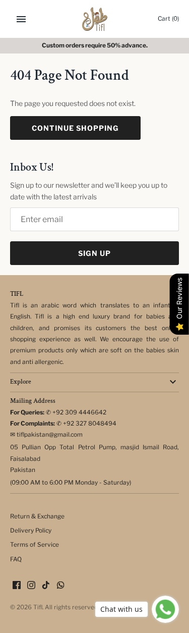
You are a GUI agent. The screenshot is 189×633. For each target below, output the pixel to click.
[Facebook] (17, 586)
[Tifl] (94, 19)
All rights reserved (71, 607)
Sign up (94, 253)
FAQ (16, 559)
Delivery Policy (30, 530)
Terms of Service (34, 544)
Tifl (37, 607)
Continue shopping (75, 128)
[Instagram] (31, 586)
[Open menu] (21, 19)
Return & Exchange (37, 516)
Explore (20, 382)
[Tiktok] (46, 586)
